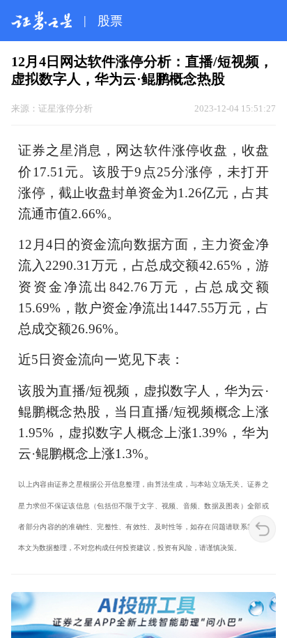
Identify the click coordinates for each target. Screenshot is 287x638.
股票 (110, 21)
